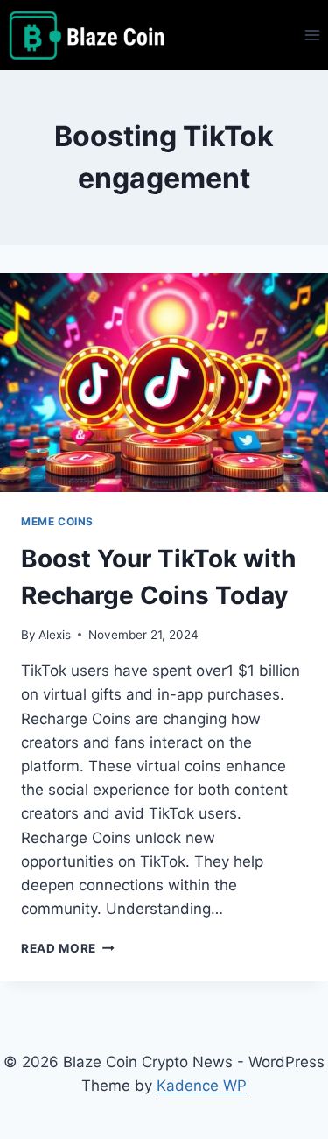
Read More (68, 948)
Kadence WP (202, 1085)
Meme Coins (57, 521)
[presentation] (164, 382)
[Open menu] (312, 34)
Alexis (54, 635)
